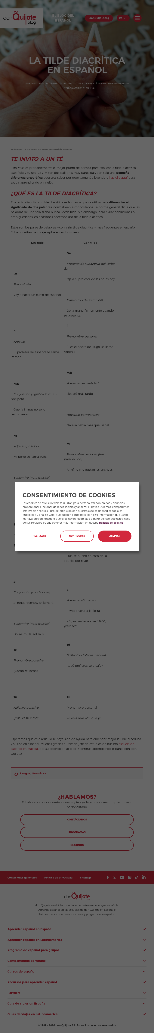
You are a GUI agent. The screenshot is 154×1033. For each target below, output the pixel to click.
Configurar (77, 536)
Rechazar (39, 536)
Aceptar (114, 536)
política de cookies (111, 523)
